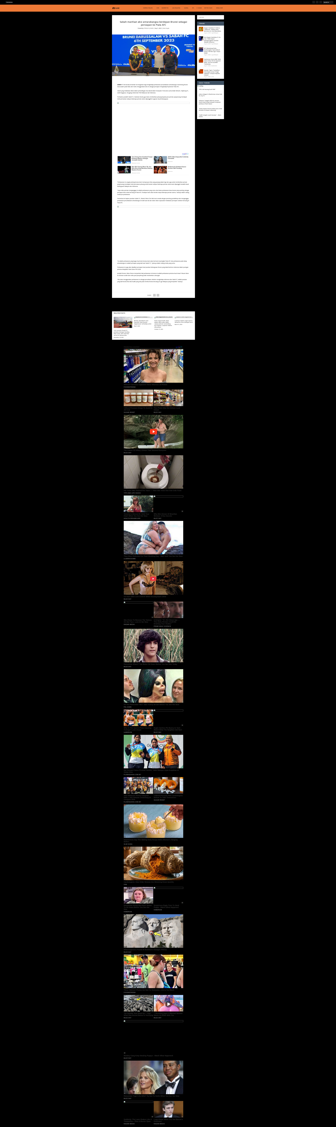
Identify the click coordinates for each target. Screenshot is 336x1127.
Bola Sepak (166, 28)
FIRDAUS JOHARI (148, 28)
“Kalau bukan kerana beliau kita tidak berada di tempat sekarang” (210, 109)
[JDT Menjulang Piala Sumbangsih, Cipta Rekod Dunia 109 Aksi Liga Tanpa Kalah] (201, 49)
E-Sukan (199, 8)
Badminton (165, 8)
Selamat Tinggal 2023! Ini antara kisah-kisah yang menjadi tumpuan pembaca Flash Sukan (210, 102)
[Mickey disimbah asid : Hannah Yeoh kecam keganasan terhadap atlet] (143, 317)
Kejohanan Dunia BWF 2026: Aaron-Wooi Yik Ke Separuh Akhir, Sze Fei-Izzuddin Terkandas (212, 61)
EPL (193, 8)
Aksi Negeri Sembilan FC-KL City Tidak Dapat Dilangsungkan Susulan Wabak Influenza (212, 39)
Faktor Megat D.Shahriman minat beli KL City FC (210, 95)
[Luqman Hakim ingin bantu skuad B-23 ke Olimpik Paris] (184, 317)
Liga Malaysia (176, 8)
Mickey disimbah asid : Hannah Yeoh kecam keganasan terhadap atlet (142, 322)
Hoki (158, 8)
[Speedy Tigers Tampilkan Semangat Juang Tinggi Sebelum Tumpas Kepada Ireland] (201, 71)
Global (186, 8)
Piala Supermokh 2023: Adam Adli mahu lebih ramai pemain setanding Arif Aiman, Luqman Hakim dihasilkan (163, 324)
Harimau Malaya (148, 8)
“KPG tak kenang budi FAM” (207, 89)
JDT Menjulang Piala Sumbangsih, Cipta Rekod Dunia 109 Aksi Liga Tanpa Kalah (212, 50)
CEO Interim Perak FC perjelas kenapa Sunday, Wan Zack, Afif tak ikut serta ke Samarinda (122, 333)
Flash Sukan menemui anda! (21, 2)
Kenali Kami (219, 8)
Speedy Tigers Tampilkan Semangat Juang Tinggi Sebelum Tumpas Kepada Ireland (212, 72)
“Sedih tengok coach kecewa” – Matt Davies (210, 115)
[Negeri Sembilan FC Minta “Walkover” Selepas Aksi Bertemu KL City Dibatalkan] (201, 29)
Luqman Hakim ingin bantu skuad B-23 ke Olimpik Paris (184, 321)
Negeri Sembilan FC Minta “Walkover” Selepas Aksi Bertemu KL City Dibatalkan (212, 29)
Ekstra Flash (208, 8)
